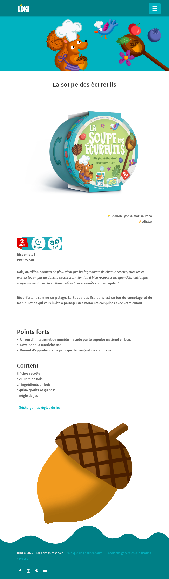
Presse (23, 558)
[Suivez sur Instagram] (28, 571)
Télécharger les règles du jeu (39, 408)
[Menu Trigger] (155, 8)
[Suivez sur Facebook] (20, 571)
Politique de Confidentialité (84, 553)
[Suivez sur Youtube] (45, 571)
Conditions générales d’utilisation (128, 553)
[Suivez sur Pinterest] (36, 571)
